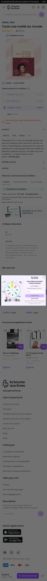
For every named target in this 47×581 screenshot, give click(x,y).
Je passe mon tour (34, 298)
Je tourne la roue (35, 295)
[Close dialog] (44, 277)
